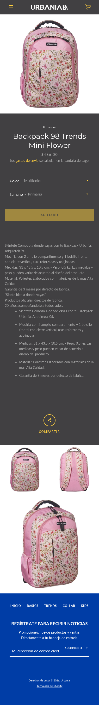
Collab (69, 606)
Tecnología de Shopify (49, 685)
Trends (50, 606)
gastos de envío (27, 160)
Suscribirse (74, 648)
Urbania (65, 680)
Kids (85, 606)
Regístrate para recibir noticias (49, 623)
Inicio (15, 606)
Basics (32, 606)
